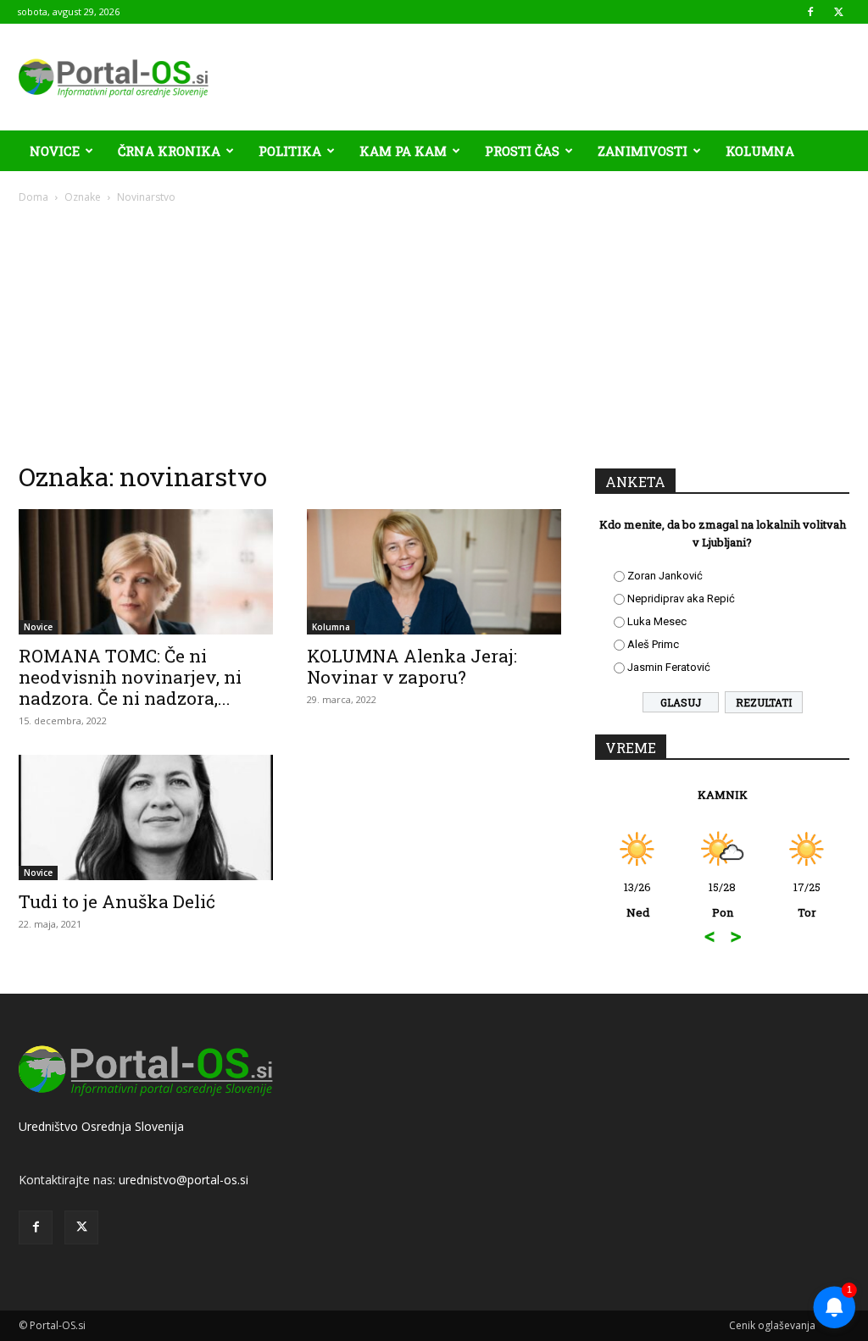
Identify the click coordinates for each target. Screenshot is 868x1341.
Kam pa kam (403, 150)
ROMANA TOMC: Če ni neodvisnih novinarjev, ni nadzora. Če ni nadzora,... (130, 677)
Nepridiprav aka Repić (681, 598)
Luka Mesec (657, 621)
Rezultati (764, 702)
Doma (33, 197)
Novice (55, 150)
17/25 (807, 899)
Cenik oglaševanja (772, 1325)
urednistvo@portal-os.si (183, 1180)
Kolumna (760, 150)
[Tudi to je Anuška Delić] (146, 817)
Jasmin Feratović (668, 667)
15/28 (722, 899)
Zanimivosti (642, 150)
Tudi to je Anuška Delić (117, 901)
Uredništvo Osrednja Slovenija (101, 1126)
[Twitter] (838, 12)
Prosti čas (522, 150)
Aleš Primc (653, 644)
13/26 (637, 899)
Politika (290, 150)
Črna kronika (169, 150)
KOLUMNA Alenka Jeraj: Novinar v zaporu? (412, 666)
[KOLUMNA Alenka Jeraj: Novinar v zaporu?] (434, 571)
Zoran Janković (665, 575)
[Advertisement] (434, 332)
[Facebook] (810, 12)
